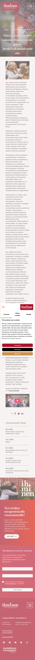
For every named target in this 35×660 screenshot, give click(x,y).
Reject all (17, 353)
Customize (17, 349)
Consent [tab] (6, 314)
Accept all (17, 345)
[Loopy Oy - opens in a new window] (3, 307)
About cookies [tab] (17, 314)
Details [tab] (28, 314)
